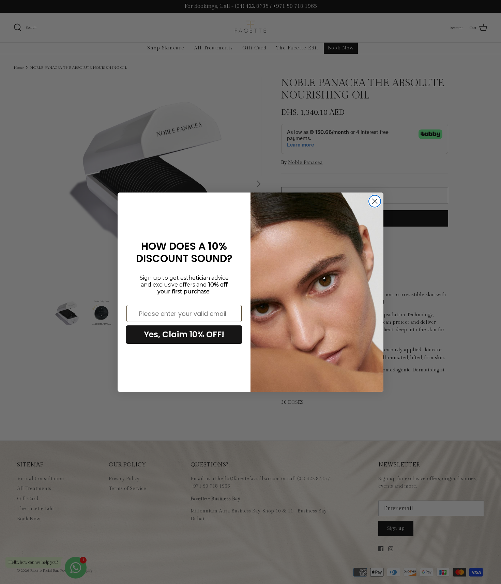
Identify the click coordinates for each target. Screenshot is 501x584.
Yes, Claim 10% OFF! (184, 334)
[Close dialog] (375, 201)
